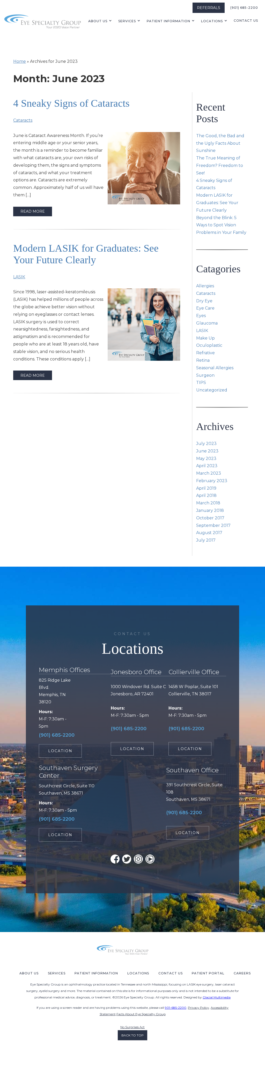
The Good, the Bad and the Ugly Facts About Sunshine (220, 143)
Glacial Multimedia (217, 997)
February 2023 (211, 480)
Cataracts (22, 120)
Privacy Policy (198, 1008)
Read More (32, 211)
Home (19, 61)
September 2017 (213, 525)
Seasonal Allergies (214, 367)
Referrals (208, 7)
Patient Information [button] (168, 21)
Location (60, 751)
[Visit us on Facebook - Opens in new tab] (115, 859)
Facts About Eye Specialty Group (141, 1014)
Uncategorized (211, 390)
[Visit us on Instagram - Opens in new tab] (138, 859)
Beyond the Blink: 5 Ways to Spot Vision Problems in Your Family (221, 225)
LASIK (19, 276)
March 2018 (208, 503)
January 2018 (210, 510)
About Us (97, 21)
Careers (242, 973)
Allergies (205, 285)
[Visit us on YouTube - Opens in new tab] (149, 859)
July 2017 (206, 540)
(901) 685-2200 (244, 8)
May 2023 (206, 458)
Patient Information (96, 973)
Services (127, 21)
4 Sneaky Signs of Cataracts (71, 103)
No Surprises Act (132, 1027)
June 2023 (207, 451)
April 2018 (206, 495)
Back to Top (132, 1035)
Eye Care (205, 308)
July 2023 (206, 443)
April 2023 (206, 465)
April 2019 (206, 488)
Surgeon (205, 375)
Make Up (205, 338)
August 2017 (209, 532)
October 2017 (210, 517)
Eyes (201, 315)
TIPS (201, 382)
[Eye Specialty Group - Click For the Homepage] (43, 20)
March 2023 (208, 473)
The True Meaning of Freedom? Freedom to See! (219, 165)
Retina (203, 360)
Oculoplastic (209, 345)
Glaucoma (207, 323)
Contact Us (246, 20)
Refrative (205, 352)
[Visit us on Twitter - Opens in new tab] (126, 859)
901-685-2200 (175, 1008)
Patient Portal (208, 973)
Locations (212, 21)
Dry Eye (204, 300)
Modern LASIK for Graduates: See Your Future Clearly (86, 254)
